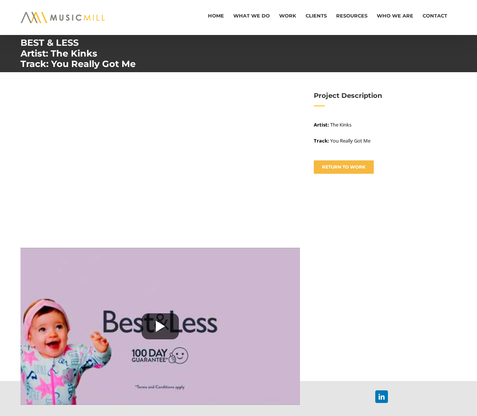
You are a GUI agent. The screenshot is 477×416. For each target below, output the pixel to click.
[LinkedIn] (381, 396)
